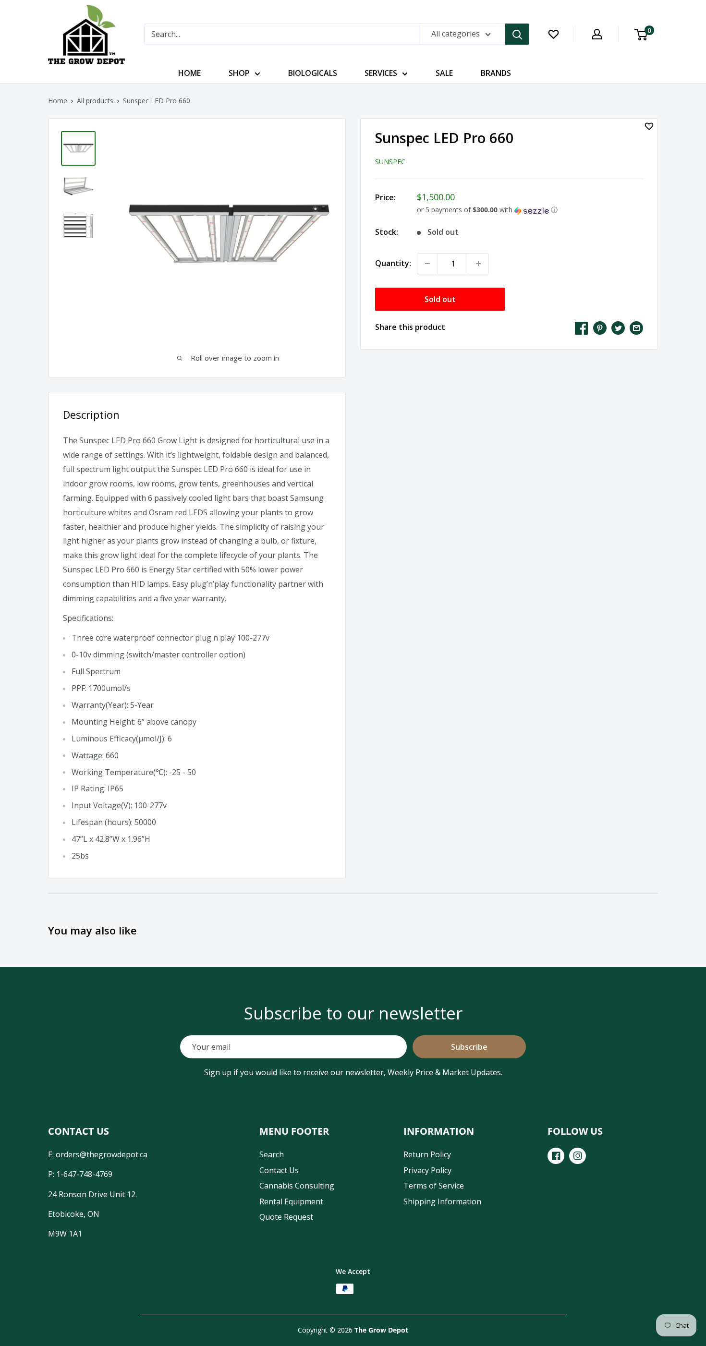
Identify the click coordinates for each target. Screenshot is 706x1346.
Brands (496, 73)
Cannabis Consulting (296, 1185)
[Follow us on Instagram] (577, 1156)
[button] (530, 210)
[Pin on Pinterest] (600, 327)
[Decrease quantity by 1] (427, 264)
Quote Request (286, 1217)
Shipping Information (442, 1201)
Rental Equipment (291, 1201)
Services (381, 73)
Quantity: (393, 263)
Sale (444, 73)
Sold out (440, 299)
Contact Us (279, 1170)
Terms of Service (433, 1185)
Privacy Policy (427, 1170)
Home (189, 73)
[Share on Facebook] (581, 327)
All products (95, 100)
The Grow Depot (381, 1329)
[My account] (597, 34)
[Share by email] (636, 327)
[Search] (517, 34)
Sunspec (390, 161)
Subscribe (469, 1047)
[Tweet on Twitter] (618, 327)
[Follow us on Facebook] (556, 1156)
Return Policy (427, 1154)
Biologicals (312, 73)
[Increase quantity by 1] (478, 264)
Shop (239, 73)
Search (271, 1154)
